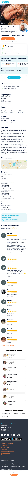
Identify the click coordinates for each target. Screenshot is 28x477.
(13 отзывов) (10, 46)
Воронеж (23, 463)
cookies (10, 471)
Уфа (20, 468)
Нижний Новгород (5, 466)
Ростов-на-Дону (4, 468)
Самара (11, 468)
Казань (10, 464)
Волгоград (17, 463)
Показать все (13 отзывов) (7, 345)
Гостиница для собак (19, 413)
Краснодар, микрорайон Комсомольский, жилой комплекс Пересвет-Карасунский (9, 31)
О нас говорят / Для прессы (7, 451)
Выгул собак (5, 416)
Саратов (16, 468)
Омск (19, 466)
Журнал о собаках (5, 453)
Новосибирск (14, 466)
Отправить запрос (8, 39)
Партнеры (3, 455)
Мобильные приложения (7, 456)
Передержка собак (6, 413)
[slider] (13, 228)
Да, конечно (14, 474)
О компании (4, 445)
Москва (2, 463)
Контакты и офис (5, 447)
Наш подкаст (4, 449)
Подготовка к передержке (7, 443)
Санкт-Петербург (9, 463)
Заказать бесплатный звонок (8, 424)
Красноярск (16, 464)
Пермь (23, 466)
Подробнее (7, 64)
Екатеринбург (4, 464)
